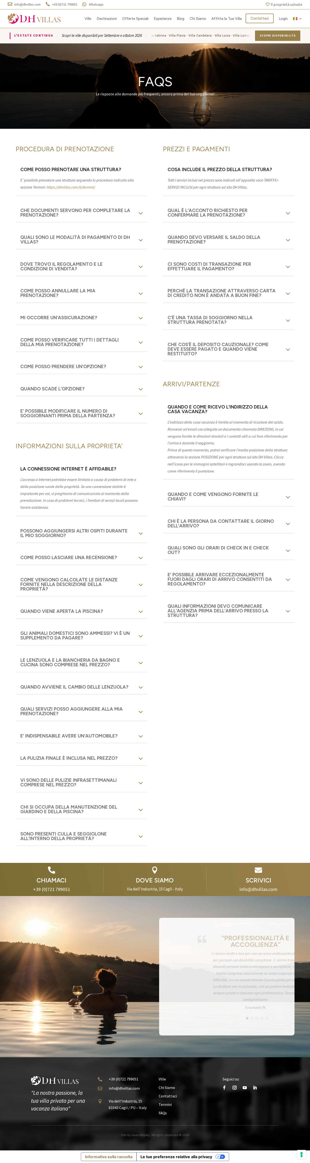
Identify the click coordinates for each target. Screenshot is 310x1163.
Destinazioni (107, 18)
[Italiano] (297, 18)
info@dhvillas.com (124, 1100)
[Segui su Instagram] (234, 1100)
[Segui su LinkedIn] (255, 1100)
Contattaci (259, 18)
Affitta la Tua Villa (226, 18)
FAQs (163, 1125)
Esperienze (162, 18)
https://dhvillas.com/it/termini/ (70, 187)
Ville (88, 18)
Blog (180, 18)
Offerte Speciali (135, 18)
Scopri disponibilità (277, 36)
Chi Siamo (198, 18)
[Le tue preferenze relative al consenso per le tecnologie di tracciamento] (301, 1154)
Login (283, 18)
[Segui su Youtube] (244, 1100)
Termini (165, 1117)
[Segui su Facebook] (224, 1100)
